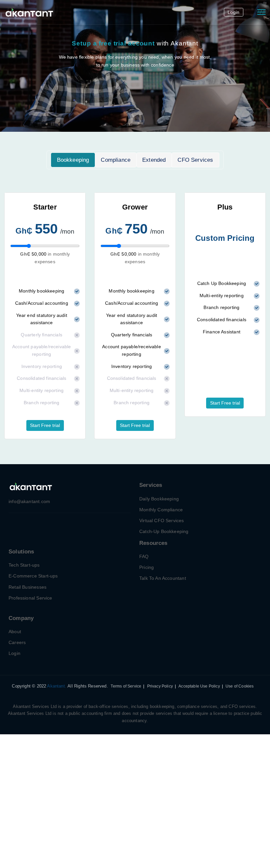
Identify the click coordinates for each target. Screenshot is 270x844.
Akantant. (56, 686)
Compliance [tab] (115, 159)
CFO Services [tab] (195, 159)
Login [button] (233, 12)
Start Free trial (45, 425)
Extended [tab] (154, 159)
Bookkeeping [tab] (73, 159)
